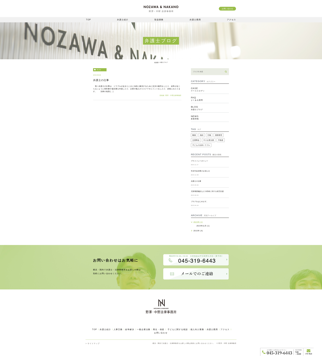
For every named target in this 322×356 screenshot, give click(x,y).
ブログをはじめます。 (199, 201)
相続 (201, 135)
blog (99, 69)
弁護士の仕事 (101, 80)
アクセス (225, 329)
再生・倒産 (158, 329)
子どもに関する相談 (178, 329)
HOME (156, 62)
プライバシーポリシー (199, 161)
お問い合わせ (227, 9)
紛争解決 (129, 329)
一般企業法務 (143, 329)
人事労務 (118, 329)
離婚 (194, 135)
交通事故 (195, 140)
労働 (209, 135)
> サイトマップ (93, 343)
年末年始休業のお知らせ (200, 171)
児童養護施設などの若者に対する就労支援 (207, 191)
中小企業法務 (208, 140)
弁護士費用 (212, 329)
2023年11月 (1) (203, 226)
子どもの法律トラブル (201, 145)
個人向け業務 (197, 329)
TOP (94, 329)
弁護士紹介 (105, 329)
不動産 (220, 140)
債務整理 (218, 135)
